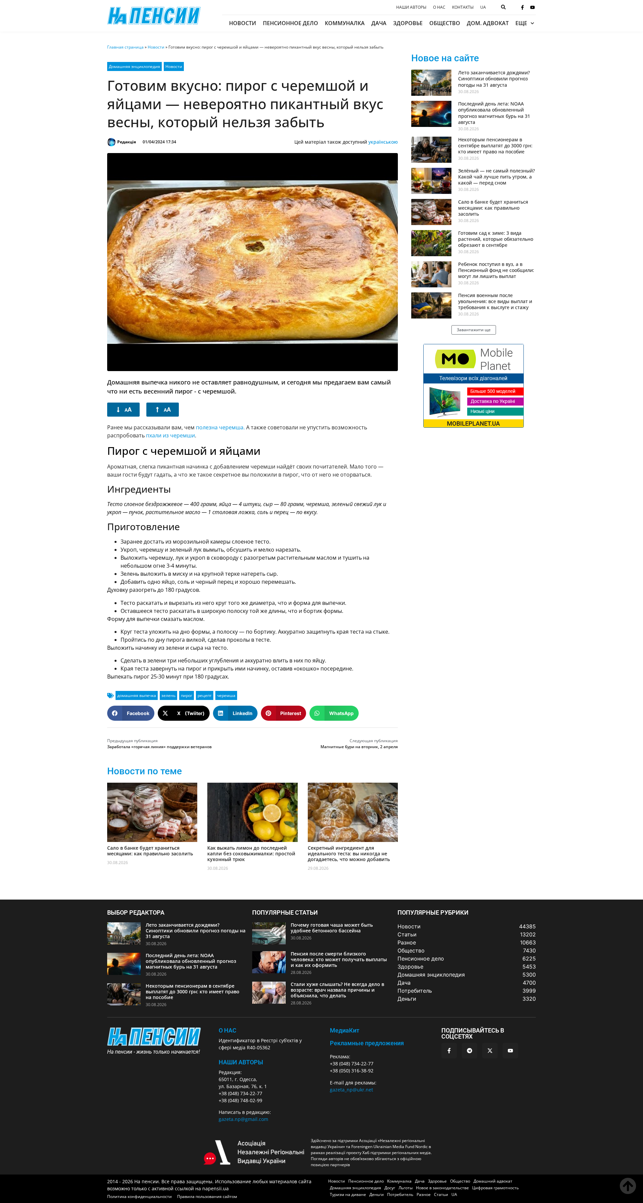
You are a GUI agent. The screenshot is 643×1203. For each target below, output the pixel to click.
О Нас (227, 1030)
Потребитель (400, 1194)
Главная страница (125, 47)
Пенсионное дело (290, 23)
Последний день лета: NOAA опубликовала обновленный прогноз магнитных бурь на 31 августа (494, 112)
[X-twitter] (490, 1050)
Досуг (389, 1188)
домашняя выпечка (136, 695)
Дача (378, 23)
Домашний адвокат (493, 1181)
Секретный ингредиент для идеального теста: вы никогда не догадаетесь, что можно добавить (349, 853)
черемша (226, 695)
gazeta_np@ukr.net (351, 1089)
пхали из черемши (170, 435)
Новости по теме (144, 771)
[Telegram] (469, 1050)
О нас (439, 7)
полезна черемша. (220, 427)
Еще (521, 23)
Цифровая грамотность (495, 1188)
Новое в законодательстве (442, 1188)
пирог (186, 695)
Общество (444, 23)
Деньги (376, 1194)
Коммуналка (345, 23)
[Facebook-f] (522, 7)
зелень (168, 695)
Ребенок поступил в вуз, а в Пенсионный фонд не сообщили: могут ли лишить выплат (496, 270)
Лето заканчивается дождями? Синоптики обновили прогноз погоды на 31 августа (494, 78)
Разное (424, 1194)
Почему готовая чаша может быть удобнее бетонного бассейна (332, 928)
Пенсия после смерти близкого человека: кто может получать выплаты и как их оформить (339, 959)
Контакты (463, 7)
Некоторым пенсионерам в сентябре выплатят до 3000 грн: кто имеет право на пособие (495, 145)
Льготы (406, 1188)
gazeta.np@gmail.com (243, 1119)
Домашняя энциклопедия (134, 66)
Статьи (441, 1194)
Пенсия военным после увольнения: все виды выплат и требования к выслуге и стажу (495, 301)
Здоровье (408, 23)
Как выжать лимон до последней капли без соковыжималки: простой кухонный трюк (251, 853)
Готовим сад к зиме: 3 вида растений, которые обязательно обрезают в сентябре (495, 239)
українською (383, 142)
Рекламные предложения (367, 1043)
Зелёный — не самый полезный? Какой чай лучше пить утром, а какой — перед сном (496, 176)
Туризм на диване (348, 1194)
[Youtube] (532, 7)
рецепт (205, 695)
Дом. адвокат (488, 23)
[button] (130, 713)
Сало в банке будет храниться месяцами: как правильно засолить (150, 851)
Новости (242, 23)
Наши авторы (411, 7)
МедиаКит (344, 1030)
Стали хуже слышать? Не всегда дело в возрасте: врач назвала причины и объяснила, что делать (337, 990)
